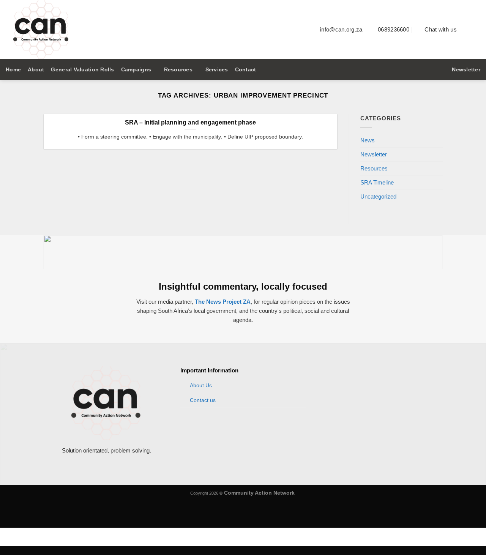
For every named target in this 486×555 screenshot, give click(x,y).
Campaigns (136, 70)
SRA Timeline (377, 183)
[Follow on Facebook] (466, 29)
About (36, 70)
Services (216, 70)
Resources (178, 70)
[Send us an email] (475, 29)
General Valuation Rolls (82, 70)
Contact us (203, 400)
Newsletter (373, 154)
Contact (245, 70)
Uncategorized (378, 197)
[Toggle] (439, 154)
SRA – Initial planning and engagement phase (190, 122)
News (367, 140)
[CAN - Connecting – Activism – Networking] (138, 29)
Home (13, 70)
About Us (201, 385)
